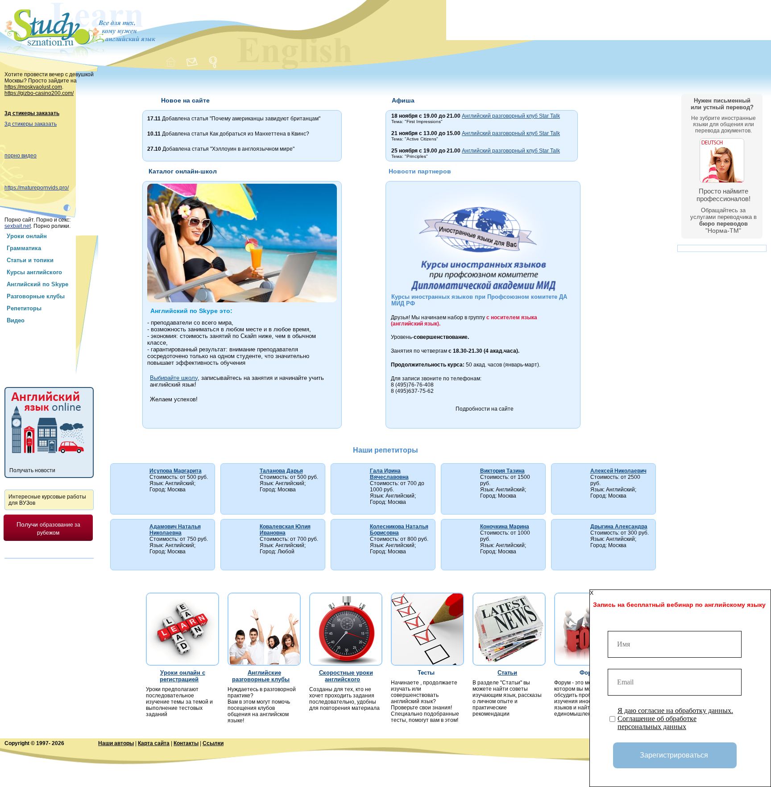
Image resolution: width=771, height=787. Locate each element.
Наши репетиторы (385, 450)
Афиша (403, 100)
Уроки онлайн (27, 236)
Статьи (507, 672)
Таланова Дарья (281, 471)
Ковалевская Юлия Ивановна (285, 529)
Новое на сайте (185, 100)
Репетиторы (24, 308)
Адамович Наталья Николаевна (175, 529)
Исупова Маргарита (175, 471)
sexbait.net (17, 226)
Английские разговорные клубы (261, 676)
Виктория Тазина (502, 471)
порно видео (20, 155)
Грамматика (24, 248)
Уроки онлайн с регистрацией (182, 676)
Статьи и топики (30, 260)
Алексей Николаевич (618, 471)
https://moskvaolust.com (33, 87)
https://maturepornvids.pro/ (36, 188)
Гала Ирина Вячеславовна (389, 474)
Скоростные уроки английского (346, 676)
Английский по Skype (37, 284)
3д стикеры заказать (31, 113)
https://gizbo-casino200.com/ (39, 93)
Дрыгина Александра (618, 526)
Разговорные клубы (36, 296)
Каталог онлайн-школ (183, 171)
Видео (16, 320)
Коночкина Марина (504, 526)
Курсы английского (34, 272)
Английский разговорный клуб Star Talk (511, 116)
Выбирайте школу (174, 378)
